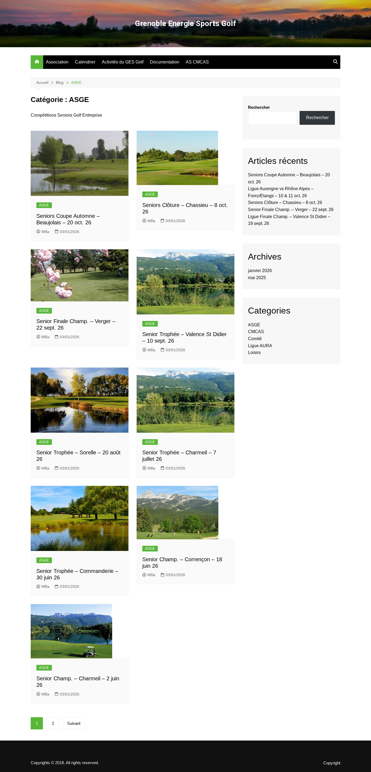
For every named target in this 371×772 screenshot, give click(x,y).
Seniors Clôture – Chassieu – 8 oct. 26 (285, 202)
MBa (45, 231)
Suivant (73, 723)
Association (57, 62)
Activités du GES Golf (122, 62)
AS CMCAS (197, 62)
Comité (255, 338)
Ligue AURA (260, 345)
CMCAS (256, 331)
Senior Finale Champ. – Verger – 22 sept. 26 (291, 209)
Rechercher (259, 107)
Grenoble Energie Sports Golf (185, 23)
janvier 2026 (260, 270)
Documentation (164, 62)
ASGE (44, 205)
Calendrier (85, 62)
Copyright (331, 763)
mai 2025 (257, 277)
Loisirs (254, 352)
